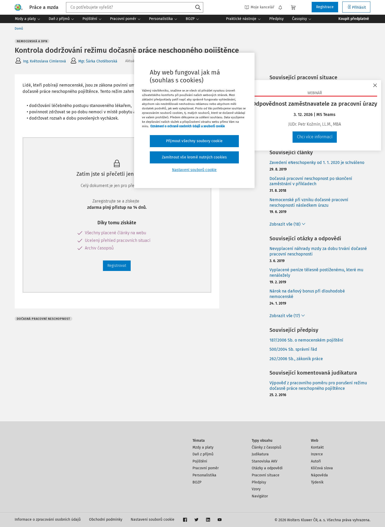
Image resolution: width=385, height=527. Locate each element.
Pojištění (199, 461)
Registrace (325, 7)
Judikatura (260, 454)
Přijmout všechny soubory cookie (194, 141)
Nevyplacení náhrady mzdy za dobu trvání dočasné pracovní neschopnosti (318, 251)
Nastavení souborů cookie (152, 519)
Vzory (256, 489)
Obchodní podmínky (105, 519)
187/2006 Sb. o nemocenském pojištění (306, 340)
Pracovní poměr (205, 468)
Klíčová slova (322, 468)
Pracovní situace (265, 475)
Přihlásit (359, 7)
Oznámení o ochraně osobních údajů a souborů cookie (187, 126)
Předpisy (259, 482)
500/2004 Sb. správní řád (293, 349)
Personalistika (204, 475)
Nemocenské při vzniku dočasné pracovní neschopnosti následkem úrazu (309, 202)
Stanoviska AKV (264, 461)
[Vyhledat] (198, 7)
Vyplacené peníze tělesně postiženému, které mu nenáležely (316, 272)
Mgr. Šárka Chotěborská (97, 61)
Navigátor (260, 496)
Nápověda (319, 475)
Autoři (316, 461)
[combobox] (134, 7)
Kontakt (317, 447)
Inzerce (317, 454)
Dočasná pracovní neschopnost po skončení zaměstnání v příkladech (311, 181)
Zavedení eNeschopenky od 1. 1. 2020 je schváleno (317, 162)
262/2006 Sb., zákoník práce (296, 358)
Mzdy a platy (202, 447)
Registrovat (116, 265)
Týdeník (317, 482)
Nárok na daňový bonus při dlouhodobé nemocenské (307, 294)
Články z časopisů (266, 447)
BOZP (196, 482)
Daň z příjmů (202, 454)
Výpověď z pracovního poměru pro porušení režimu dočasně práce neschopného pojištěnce (318, 385)
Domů (19, 28)
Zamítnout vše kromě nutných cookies (194, 157)
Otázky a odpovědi (267, 468)
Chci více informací (314, 136)
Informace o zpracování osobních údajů (48, 519)
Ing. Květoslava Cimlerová (44, 61)
